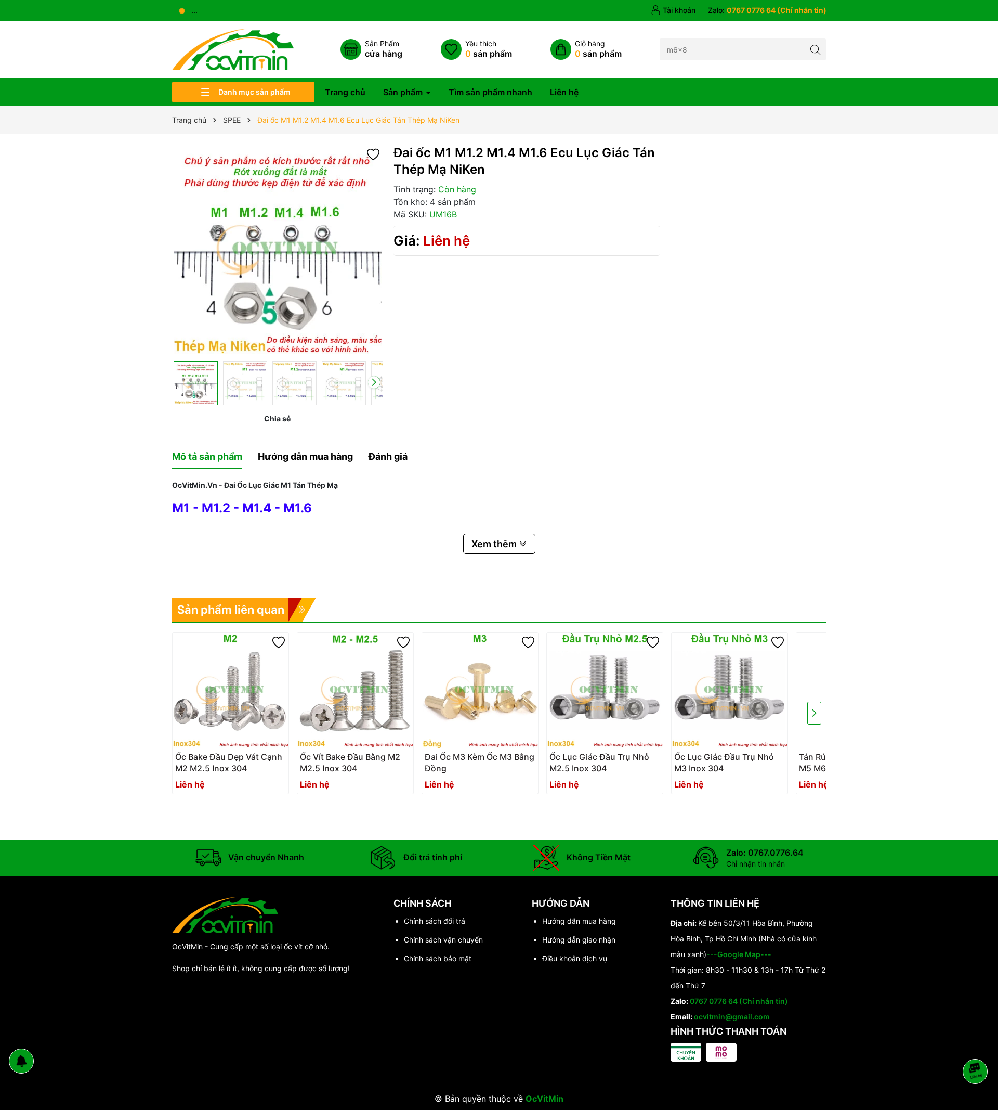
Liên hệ (564, 92)
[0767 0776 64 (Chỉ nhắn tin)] (767, 10)
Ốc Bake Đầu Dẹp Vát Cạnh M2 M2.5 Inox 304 (228, 762)
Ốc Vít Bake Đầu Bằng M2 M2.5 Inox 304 (350, 762)
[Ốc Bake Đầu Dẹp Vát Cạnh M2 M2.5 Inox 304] (230, 690)
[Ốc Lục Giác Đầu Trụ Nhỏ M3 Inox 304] (729, 690)
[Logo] (233, 48)
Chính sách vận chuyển (443, 939)
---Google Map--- (738, 954)
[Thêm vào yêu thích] (373, 153)
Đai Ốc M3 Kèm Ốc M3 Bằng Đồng (479, 762)
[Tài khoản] (673, 10)
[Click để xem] (277, 250)
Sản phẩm (404, 92)
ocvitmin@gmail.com (732, 1016)
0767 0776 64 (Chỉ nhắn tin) (739, 1001)
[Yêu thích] (476, 49)
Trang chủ (345, 92)
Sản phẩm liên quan (230, 609)
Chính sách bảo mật (437, 958)
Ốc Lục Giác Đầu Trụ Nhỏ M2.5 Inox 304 (599, 762)
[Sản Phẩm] (371, 49)
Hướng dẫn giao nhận (578, 939)
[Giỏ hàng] (586, 49)
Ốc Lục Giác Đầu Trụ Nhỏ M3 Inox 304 (724, 762)
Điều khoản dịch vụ (574, 958)
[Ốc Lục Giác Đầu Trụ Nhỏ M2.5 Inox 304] (605, 690)
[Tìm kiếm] (815, 49)
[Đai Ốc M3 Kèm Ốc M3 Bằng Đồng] (480, 690)
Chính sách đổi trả (434, 921)
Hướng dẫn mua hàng (579, 921)
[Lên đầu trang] (977, 1044)
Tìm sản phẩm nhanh (490, 92)
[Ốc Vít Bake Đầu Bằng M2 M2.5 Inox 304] (355, 690)
